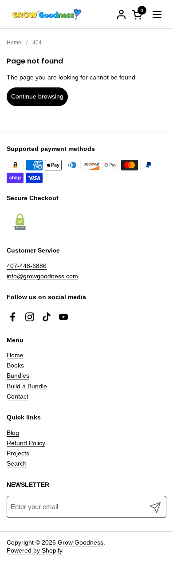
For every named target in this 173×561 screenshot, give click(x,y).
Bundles (18, 375)
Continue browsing (37, 96)
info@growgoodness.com (42, 276)
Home (15, 355)
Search (17, 463)
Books (15, 365)
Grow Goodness (80, 542)
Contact (17, 396)
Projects (18, 453)
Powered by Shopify (35, 550)
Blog (13, 432)
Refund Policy (26, 442)
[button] (138, 14)
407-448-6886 (27, 265)
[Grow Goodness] (46, 14)
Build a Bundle (27, 386)
